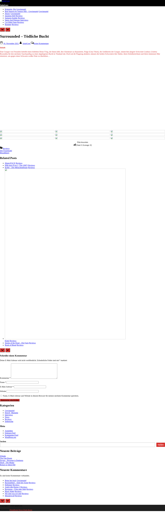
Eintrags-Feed (10, 433)
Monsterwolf (10, 496)
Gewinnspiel (21, 9)
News (7, 417)
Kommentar (5, 378)
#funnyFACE (10, 163)
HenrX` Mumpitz (11, 413)
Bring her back (10, 480)
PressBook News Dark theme (21, 510)
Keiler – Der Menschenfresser (16, 167)
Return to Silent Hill (7, 465)
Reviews (19, 16)
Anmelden (9, 431)
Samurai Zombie (11, 18)
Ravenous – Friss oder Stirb (15, 489)
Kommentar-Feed (11, 435)
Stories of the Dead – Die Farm (17, 343)
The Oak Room (6, 458)
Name (3, 382)
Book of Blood (10, 345)
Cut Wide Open (11, 22)
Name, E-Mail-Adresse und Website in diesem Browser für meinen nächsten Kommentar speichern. (41, 396)
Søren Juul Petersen (12, 20)
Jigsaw (7, 14)
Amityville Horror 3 (12, 487)
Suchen (3, 441)
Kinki (7, 341)
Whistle (3, 456)
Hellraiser (8, 485)
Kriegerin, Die (10, 9)
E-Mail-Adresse (7, 387)
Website (3, 391)
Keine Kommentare (41, 43)
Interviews (24, 20)
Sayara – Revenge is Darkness (11, 460)
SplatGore (4, 5)
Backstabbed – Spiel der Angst (16, 483)
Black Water (9, 491)
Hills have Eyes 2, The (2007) (16, 165)
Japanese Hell (10, 16)
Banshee (8, 24)
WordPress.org (10, 437)
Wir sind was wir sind (13, 494)
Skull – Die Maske (7, 463)
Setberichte (9, 421)
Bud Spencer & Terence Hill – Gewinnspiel (21, 11)
